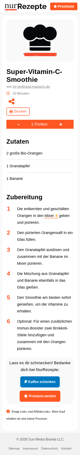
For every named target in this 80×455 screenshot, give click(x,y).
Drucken (20, 111)
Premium (66, 6)
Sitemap (14, 448)
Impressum (30, 448)
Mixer (50, 216)
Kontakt (66, 448)
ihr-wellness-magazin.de (31, 86)
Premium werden (42, 396)
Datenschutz (49, 448)
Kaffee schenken (41, 382)
